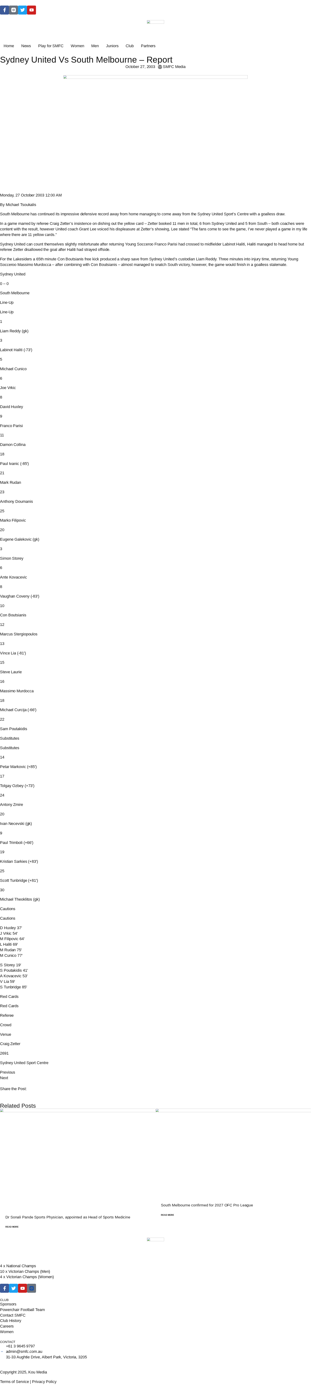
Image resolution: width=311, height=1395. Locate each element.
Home (9, 46)
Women (77, 46)
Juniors (112, 46)
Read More (12, 1227)
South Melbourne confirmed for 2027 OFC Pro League (207, 1205)
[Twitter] (22, 10)
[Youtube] (22, 1288)
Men (95, 46)
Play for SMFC (51, 46)
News (26, 46)
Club (130, 46)
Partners (148, 46)
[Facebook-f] (4, 10)
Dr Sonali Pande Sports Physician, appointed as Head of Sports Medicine (67, 1217)
